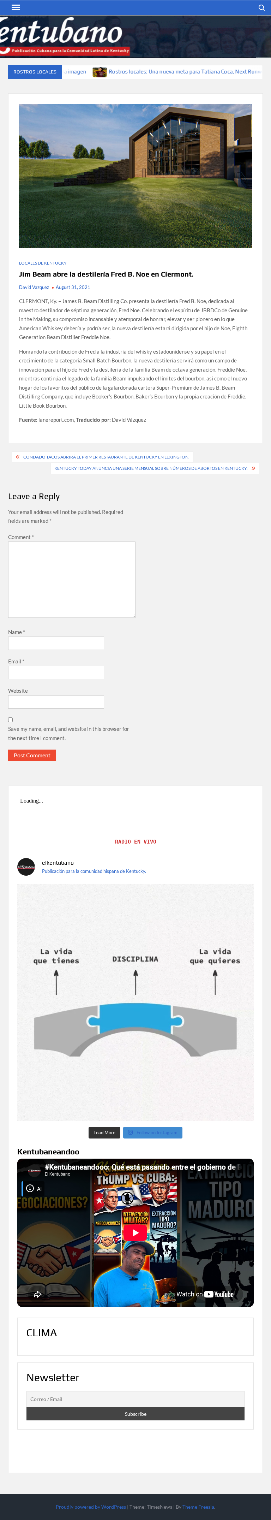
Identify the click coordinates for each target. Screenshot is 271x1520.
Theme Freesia (198, 1507)
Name (16, 632)
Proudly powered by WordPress (91, 1507)
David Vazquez (34, 287)
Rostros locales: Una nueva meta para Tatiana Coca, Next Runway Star (125, 72)
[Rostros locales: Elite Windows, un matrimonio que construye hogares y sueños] (223, 71)
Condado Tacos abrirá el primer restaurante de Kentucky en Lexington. (106, 457)
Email (16, 661)
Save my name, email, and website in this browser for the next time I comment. (68, 733)
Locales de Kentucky (43, 263)
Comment (21, 537)
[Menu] (15, 7)
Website (18, 690)
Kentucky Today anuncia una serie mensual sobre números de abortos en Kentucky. (151, 468)
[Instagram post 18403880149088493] (135, 1002)
